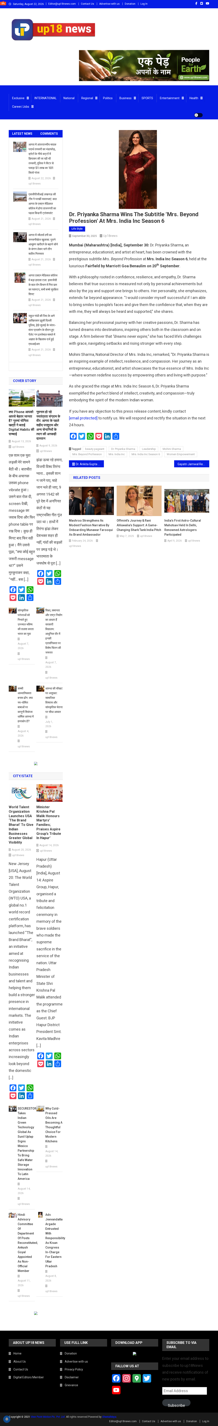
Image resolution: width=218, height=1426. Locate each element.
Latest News (22, 133)
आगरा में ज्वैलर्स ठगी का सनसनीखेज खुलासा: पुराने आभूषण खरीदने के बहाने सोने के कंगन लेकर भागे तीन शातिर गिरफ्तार (43, 244)
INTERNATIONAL (45, 98)
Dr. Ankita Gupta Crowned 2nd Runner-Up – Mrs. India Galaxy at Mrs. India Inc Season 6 (90, 464)
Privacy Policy (74, 1369)
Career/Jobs (20, 106)
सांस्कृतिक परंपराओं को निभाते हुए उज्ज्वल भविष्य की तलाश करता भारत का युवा (26, 622)
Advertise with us (109, 3)
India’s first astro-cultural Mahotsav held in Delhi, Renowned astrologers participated (182, 527)
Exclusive (18, 98)
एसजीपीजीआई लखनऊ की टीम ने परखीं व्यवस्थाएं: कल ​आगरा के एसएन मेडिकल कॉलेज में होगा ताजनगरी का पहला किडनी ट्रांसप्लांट (43, 204)
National (69, 98)
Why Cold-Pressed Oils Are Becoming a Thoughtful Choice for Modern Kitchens (53, 1125)
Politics (108, 98)
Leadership (149, 449)
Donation (130, 3)
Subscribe (176, 1404)
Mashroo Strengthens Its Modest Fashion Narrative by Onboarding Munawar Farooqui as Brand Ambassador (91, 527)
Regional (87, 98)
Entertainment (169, 98)
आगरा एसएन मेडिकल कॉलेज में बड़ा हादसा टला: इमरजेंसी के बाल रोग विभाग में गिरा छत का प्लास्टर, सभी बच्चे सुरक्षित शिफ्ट (43, 285)
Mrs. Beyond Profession (87, 454)
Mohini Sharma (172, 449)
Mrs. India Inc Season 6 (146, 454)
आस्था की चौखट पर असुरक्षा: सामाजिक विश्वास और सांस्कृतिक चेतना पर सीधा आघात (54, 700)
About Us (19, 1361)
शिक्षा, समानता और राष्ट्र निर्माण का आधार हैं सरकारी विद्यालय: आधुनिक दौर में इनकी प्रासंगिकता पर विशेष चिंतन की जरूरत (53, 631)
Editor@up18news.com (62, 3)
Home (17, 1353)
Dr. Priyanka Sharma (123, 449)
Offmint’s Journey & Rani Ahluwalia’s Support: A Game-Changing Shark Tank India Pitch (139, 525)
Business (125, 98)
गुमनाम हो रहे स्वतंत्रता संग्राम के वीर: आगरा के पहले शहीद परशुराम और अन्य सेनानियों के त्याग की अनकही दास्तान (48, 425)
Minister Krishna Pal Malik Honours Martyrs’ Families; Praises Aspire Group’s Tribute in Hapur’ (48, 822)
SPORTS (147, 98)
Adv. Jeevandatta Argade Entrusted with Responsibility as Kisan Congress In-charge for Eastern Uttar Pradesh (54, 1240)
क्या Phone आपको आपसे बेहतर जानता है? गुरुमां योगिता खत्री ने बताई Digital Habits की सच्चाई (21, 423)
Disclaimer (72, 1377)
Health (193, 98)
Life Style (77, 228)
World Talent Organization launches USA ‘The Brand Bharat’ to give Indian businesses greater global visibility (21, 824)
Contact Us (87, 3)
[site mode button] (198, 115)
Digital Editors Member (28, 1377)
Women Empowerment (181, 454)
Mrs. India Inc (117, 454)
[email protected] (83, 418)
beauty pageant (94, 449)
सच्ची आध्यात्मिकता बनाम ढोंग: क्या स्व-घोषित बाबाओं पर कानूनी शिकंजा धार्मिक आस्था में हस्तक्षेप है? (26, 705)
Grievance (71, 1385)
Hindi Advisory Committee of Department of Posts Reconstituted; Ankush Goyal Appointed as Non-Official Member (26, 1243)
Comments (49, 133)
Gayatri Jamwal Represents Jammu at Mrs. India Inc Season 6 (193, 464)
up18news (110, 235)
